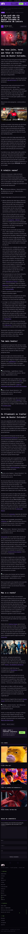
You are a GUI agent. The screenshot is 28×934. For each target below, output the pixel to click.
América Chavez (13, 624)
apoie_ (21, 3)
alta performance (12, 80)
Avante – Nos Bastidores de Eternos (14, 664)
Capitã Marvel (12, 361)
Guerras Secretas (15, 467)
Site (2, 850)
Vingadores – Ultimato (14, 220)
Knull (20, 380)
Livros (2, 897)
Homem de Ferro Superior (14, 552)
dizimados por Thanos (11, 281)
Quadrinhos (3, 873)
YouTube (3, 920)
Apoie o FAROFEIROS (5, 907)
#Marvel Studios (10, 724)
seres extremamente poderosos (9, 437)
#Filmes (3, 724)
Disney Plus (4, 637)
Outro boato (4, 537)
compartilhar (23, 26)
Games (2, 878)
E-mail (3, 845)
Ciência (3, 899)
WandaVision (7, 319)
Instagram (3, 922)
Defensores (5, 285)
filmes (4, 8)
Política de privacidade (7, 910)
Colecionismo (4, 886)
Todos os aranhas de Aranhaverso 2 (11, 787)
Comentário (4, 825)
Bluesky (3, 918)
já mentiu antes (7, 405)
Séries (2, 890)
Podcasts (3, 888)
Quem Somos (3, 905)
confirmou (4, 521)
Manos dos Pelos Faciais (7, 720)
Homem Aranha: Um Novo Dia (9, 809)
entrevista (12, 514)
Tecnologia (3, 895)
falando (18, 400)
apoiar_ (22, 732)
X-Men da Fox (8, 325)
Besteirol (3, 880)
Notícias (3, 884)
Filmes (3, 12)
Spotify (3, 924)
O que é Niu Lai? (6, 765)
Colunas (3, 875)
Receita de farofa (5, 912)
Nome (2, 840)
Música (2, 893)
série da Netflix (10, 289)
